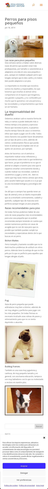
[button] (44, 437)
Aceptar (24, 466)
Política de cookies (11, 485)
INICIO (7, 434)
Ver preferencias (24, 480)
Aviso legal (40, 485)
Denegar (24, 473)
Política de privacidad (27, 485)
